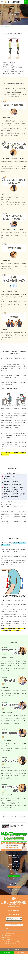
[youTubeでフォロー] (16, 914)
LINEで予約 (13, 876)
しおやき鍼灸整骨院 (16, 949)
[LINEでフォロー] (18, 914)
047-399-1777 (15, 864)
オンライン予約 (13, 887)
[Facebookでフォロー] (9, 914)
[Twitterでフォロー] (11, 914)
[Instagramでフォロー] (14, 914)
